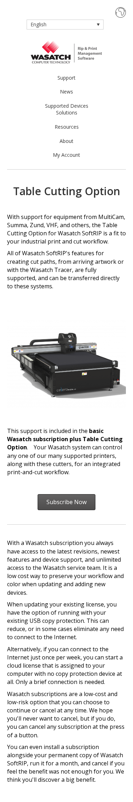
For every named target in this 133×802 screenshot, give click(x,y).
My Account (66, 154)
